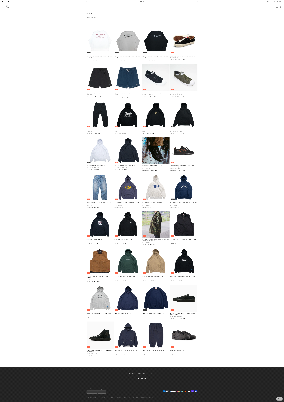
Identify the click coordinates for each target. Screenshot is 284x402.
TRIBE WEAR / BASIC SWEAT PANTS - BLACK (97, 130)
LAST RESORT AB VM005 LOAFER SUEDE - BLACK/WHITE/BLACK (152, 166)
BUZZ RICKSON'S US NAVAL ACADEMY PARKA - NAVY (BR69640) (126, 203)
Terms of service (127, 397)
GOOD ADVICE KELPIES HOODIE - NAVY (96, 239)
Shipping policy (135, 397)
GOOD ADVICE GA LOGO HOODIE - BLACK (124, 239)
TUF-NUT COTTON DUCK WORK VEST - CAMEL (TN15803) (97, 277)
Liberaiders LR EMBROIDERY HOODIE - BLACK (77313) (183, 276)
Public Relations (152, 374)
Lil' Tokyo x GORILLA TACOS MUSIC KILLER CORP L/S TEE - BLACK (155, 57)
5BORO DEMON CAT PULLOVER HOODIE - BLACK (154, 130)
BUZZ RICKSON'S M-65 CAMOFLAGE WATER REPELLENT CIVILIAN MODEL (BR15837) (155, 240)
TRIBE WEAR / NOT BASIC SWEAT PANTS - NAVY (153, 350)
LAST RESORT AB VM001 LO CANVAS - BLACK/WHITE (182, 56)
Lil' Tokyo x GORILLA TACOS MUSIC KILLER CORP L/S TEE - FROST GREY (127, 57)
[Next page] (148, 362)
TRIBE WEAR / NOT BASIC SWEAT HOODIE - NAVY (126, 350)
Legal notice (151, 397)
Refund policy (112, 397)
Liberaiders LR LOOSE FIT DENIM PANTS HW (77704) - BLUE (99, 203)
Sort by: (175, 25)
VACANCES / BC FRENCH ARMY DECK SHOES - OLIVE (182, 93)
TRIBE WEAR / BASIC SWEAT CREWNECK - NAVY (153, 313)
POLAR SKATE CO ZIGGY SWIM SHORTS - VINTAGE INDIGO (126, 93)
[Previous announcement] (86, 1)
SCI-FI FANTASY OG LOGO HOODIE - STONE (152, 276)
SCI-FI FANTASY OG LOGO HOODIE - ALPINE (124, 276)
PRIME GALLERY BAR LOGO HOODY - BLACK (180, 130)
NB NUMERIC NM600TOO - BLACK (178, 350)
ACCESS (139, 374)
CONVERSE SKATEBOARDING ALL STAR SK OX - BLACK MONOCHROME (183, 314)
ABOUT (144, 374)
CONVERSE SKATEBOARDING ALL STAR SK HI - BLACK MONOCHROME (99, 351)
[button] (3, 6)
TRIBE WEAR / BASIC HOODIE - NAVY (123, 313)
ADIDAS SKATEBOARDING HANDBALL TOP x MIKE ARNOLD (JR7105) (182, 166)
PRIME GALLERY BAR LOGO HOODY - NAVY (124, 165)
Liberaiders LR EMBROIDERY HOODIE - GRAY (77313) (99, 313)
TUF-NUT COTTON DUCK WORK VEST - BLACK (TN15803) (183, 239)
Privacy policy (119, 397)
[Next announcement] (197, 1)
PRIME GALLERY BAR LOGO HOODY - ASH (96, 165)
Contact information (144, 397)
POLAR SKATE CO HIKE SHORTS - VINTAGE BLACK (98, 93)
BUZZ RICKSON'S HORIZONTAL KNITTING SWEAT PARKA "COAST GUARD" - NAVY (183, 203)
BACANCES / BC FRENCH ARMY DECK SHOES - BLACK (155, 93)
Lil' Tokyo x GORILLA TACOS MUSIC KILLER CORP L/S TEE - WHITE (99, 57)
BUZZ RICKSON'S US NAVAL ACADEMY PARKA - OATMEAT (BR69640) (153, 203)
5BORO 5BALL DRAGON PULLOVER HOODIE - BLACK (126, 130)
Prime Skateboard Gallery (95, 397)
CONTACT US (131, 374)
